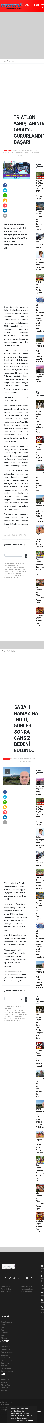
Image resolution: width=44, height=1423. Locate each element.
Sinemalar (5, 1363)
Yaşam (4, 1330)
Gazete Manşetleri (8, 1371)
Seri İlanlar (5, 1366)
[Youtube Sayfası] (15, 1278)
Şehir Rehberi (6, 1368)
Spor (12, 61)
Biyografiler (5, 1385)
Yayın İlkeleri (6, 1289)
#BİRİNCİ (22, 535)
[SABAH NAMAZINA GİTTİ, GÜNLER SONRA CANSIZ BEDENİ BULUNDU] (16, 776)
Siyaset (4, 1338)
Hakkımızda (5, 1286)
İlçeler (13, 651)
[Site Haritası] (28, 1278)
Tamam (31, 1421)
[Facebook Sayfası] (2, 1278)
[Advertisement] (22, 35)
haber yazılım (5, 1417)
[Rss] (23, 1278)
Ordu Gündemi (28, 6)
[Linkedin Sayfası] (19, 1278)
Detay (21, 1421)
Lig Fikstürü (5, 1358)
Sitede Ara (5, 1380)
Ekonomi (4, 1333)
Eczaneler (5, 1355)
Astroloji (4, 1391)
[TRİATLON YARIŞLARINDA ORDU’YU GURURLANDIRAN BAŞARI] (16, 170)
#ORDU (7, 535)
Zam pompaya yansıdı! (39, 244)
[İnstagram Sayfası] (11, 1278)
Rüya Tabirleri (6, 1388)
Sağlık (3, 1327)
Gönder (26, 556)
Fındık (3, 1325)
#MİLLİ (14, 535)
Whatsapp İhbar (27, 1289)
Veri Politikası (6, 1292)
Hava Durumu (6, 1347)
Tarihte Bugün (6, 1360)
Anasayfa (5, 61)
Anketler (4, 1382)
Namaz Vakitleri (7, 1352)
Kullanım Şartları (27, 1286)
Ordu (7, 307)
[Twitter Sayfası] (6, 1278)
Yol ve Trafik (6, 1349)
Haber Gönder (26, 1292)
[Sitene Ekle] (32, 1278)
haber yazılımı (5, 1412)
